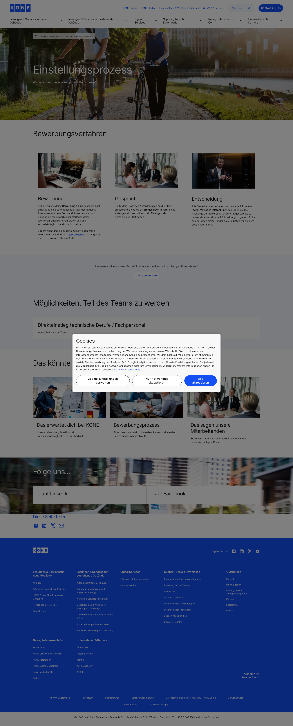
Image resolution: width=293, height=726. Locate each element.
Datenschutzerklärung (127, 369)
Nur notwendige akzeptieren (157, 380)
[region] (146, 363)
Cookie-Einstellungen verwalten (103, 380)
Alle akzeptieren (200, 380)
